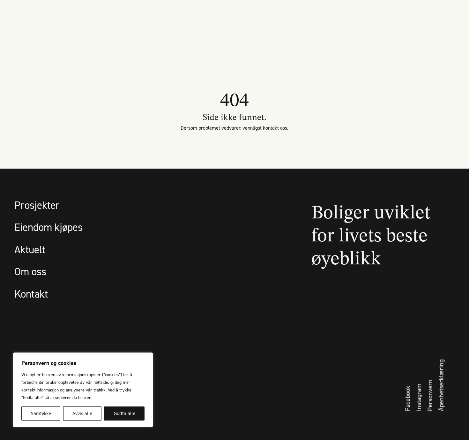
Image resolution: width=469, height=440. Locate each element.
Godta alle (124, 413)
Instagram (419, 397)
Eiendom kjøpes (48, 227)
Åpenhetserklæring (441, 385)
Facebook (408, 398)
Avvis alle (82, 413)
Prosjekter (37, 205)
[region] (83, 390)
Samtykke (41, 413)
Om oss (30, 271)
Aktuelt (29, 249)
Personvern (430, 395)
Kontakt (31, 293)
